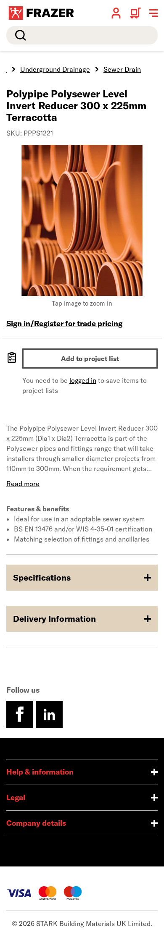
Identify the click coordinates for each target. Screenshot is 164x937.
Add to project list (90, 358)
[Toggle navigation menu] (153, 13)
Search (19, 35)
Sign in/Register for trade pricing (64, 323)
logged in (82, 380)
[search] (82, 35)
